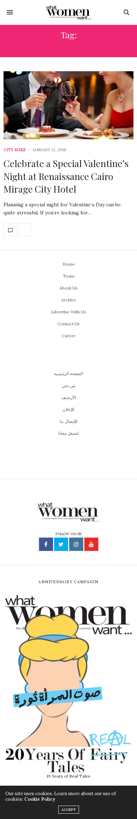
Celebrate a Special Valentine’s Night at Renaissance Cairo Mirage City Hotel (66, 176)
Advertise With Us (68, 311)
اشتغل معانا (68, 433)
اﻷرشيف (68, 397)
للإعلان (68, 409)
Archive (68, 299)
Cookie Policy (39, 799)
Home (69, 264)
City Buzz (15, 150)
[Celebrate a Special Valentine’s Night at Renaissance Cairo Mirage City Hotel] (68, 105)
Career (69, 335)
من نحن (68, 385)
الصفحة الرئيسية (68, 373)
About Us (68, 288)
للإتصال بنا (69, 421)
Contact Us (69, 323)
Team (68, 276)
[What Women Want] (68, 12)
